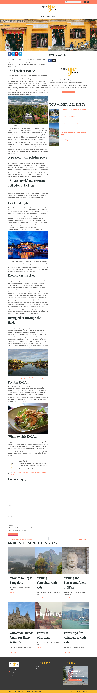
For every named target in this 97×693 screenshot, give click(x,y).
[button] (10, 54)
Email (10, 511)
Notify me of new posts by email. (18, 530)
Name (10, 505)
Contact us (59, 1)
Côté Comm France (83, 691)
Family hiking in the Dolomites (68, 116)
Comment (11, 487)
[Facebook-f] (85, 2)
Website (10, 516)
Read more (13, 592)
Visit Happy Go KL (75, 680)
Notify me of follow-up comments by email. (20, 528)
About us (28, 1)
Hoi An (32, 472)
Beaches (20, 472)
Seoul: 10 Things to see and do (67, 140)
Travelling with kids (40, 472)
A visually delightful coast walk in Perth (70, 124)
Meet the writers (39, 1)
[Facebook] (50, 60)
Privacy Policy (38, 691)
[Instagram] (88, 2)
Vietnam (12, 474)
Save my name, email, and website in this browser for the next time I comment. (26, 524)
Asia (15, 472)
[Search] (82, 2)
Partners (50, 1)
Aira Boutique (13, 77)
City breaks (26, 472)
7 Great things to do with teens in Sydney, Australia (73, 109)
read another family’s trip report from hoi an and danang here (28, 378)
